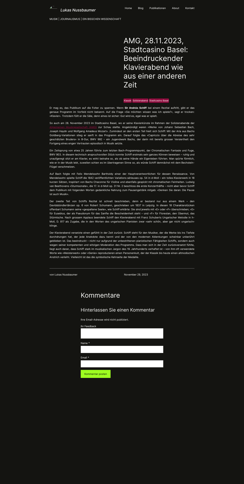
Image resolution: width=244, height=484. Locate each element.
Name (85, 343)
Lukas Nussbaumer (78, 10)
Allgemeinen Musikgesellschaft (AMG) (73, 127)
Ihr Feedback (88, 326)
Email (85, 357)
